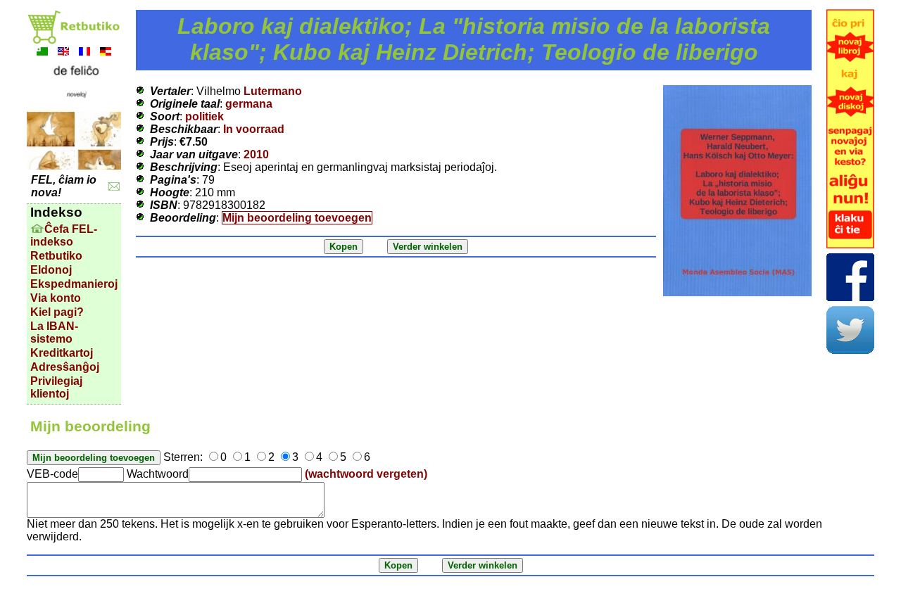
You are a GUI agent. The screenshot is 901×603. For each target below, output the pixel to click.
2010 (256, 154)
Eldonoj (51, 270)
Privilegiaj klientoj (56, 387)
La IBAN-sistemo (54, 332)
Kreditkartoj (61, 353)
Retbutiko (56, 256)
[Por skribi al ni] (114, 187)
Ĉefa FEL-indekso (63, 235)
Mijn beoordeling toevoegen (297, 218)
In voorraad (253, 129)
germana (248, 104)
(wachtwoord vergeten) (366, 474)
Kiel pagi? (57, 312)
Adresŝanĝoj (64, 367)
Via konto (55, 298)
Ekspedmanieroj (74, 284)
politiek (204, 116)
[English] (63, 53)
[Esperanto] (42, 53)
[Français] (84, 53)
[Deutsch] (105, 53)
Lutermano (273, 91)
